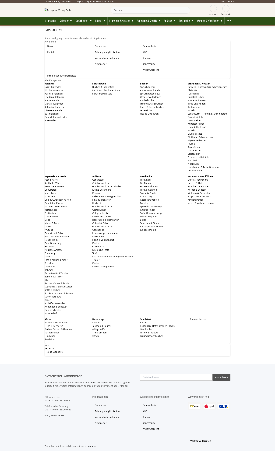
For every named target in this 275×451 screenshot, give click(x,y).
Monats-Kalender (54, 103)
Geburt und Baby (54, 233)
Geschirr (96, 335)
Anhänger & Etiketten (56, 306)
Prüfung (49, 229)
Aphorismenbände (150, 90)
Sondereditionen (197, 100)
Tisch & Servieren (54, 325)
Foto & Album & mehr (56, 259)
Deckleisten (101, 46)
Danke (48, 226)
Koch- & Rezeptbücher (152, 106)
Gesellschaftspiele (149, 199)
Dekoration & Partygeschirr (106, 196)
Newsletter (100, 63)
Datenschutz (149, 46)
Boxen (48, 299)
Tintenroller (194, 106)
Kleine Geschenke (101, 189)
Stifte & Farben (52, 289)
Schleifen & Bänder (55, 303)
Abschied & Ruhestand (57, 236)
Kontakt (232, 1)
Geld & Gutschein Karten (58, 199)
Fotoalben (50, 263)
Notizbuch (193, 163)
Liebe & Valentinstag (103, 239)
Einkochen (50, 335)
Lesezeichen (146, 110)
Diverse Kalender (54, 110)
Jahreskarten (51, 193)
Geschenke (98, 229)
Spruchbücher (147, 86)
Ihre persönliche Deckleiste (61, 75)
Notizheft (193, 160)
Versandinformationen (107, 57)
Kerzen (96, 193)
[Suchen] (187, 10)
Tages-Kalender (53, 86)
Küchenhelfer (52, 332)
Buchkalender (52, 113)
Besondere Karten (54, 186)
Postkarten (50, 213)
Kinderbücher (147, 100)
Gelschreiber (194, 120)
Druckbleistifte (195, 117)
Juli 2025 (49, 348)
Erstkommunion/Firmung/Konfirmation (113, 256)
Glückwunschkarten (102, 183)
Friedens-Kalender (54, 96)
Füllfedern (193, 93)
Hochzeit (49, 246)
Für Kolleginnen (148, 189)
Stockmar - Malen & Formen (59, 293)
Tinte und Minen (197, 103)
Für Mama (145, 183)
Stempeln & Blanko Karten (59, 286)
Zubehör (192, 110)
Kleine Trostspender (103, 266)
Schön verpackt (53, 296)
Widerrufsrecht (151, 69)
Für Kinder (145, 179)
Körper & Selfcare (197, 189)
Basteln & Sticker (54, 276)
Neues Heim (51, 239)
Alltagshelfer (99, 329)
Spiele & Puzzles (148, 193)
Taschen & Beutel (101, 325)
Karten (95, 243)
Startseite (50, 20)
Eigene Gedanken (197, 140)
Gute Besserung (53, 243)
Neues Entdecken (149, 113)
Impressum (149, 63)
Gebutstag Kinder (54, 203)
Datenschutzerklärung (100, 382)
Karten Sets (51, 209)
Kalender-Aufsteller (55, 106)
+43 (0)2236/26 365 (54, 415)
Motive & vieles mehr (56, 206)
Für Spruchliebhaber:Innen (106, 90)
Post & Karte (51, 179)
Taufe (95, 253)
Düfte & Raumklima (198, 179)
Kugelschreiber (196, 96)
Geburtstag (50, 189)
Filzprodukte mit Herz (199, 196)
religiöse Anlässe (54, 249)
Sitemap (147, 57)
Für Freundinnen (149, 186)
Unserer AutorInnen (150, 96)
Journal (191, 143)
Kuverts (49, 256)
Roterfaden (50, 120)
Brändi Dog (146, 196)
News (222, 1)
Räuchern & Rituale (198, 186)
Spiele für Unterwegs (151, 206)
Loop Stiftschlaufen (198, 127)
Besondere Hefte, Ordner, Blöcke (157, 325)
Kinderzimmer (195, 199)
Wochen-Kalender (54, 90)
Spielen (96, 322)
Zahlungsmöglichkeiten (107, 52)
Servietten (50, 339)
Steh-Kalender (52, 100)
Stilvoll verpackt (148, 216)
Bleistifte (192, 90)
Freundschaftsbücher (151, 103)
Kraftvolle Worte (53, 183)
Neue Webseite (54, 351)
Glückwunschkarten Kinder (106, 186)
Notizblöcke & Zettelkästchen (203, 167)
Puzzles (144, 203)
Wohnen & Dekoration (199, 193)
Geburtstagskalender (56, 117)
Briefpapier (194, 153)
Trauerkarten (52, 216)
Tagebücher (194, 147)
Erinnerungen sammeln (105, 233)
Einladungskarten (101, 199)
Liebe (47, 219)
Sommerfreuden (198, 319)
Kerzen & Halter (196, 183)
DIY (46, 279)
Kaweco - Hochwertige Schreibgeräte (207, 86)
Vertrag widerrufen (200, 440)
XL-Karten (50, 196)
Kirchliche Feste (100, 249)
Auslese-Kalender (54, 93)
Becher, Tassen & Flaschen (59, 329)
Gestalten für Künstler (56, 273)
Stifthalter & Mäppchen (200, 137)
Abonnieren (221, 377)
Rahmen (49, 269)
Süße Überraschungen (152, 213)
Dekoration (98, 236)
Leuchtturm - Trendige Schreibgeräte (207, 113)
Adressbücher (195, 170)
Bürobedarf (51, 313)
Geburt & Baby (100, 223)
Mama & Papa (52, 223)
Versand (92, 446)
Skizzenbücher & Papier (57, 283)
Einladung (50, 253)
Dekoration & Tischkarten (105, 219)
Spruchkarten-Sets (102, 93)
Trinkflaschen (99, 332)
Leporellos (50, 266)
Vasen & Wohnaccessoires (201, 203)
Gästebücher (194, 150)
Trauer (95, 259)
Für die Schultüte (149, 332)
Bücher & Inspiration (103, 86)
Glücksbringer (147, 209)
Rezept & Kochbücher (56, 322)
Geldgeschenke (53, 309)
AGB (145, 52)
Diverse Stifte (195, 133)
